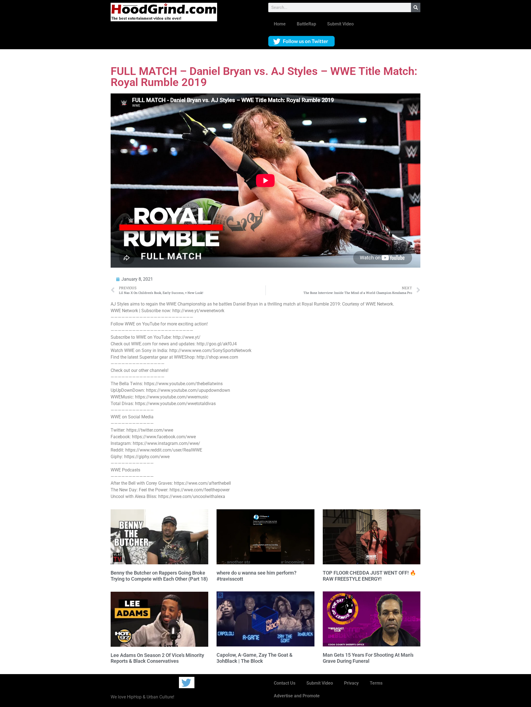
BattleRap (306, 24)
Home (280, 24)
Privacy (351, 683)
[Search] (415, 7)
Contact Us (284, 683)
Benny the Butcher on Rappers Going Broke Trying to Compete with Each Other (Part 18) (159, 576)
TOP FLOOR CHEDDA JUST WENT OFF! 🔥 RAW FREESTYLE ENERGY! (369, 576)
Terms (376, 683)
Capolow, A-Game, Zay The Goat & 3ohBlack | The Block (255, 658)
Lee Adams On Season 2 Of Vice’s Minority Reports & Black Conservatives (157, 658)
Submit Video (340, 24)
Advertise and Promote (297, 695)
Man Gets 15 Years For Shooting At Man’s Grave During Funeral (368, 658)
